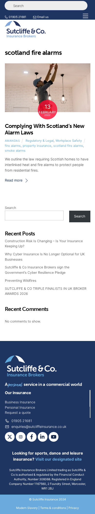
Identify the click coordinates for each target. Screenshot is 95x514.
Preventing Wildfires (20, 280)
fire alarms (13, 146)
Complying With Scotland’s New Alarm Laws (45, 129)
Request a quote (18, 413)
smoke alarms (15, 150)
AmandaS (12, 140)
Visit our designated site (58, 459)
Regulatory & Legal (40, 140)
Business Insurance (20, 402)
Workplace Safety (69, 140)
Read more (13, 180)
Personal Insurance (20, 407)
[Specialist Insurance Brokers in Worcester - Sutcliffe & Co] (25, 35)
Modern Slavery (27, 508)
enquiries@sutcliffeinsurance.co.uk (38, 426)
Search (10, 208)
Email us (42, 17)
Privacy (73, 508)
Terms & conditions (53, 508)
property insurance (37, 146)
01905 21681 (17, 17)
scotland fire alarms (68, 146)
